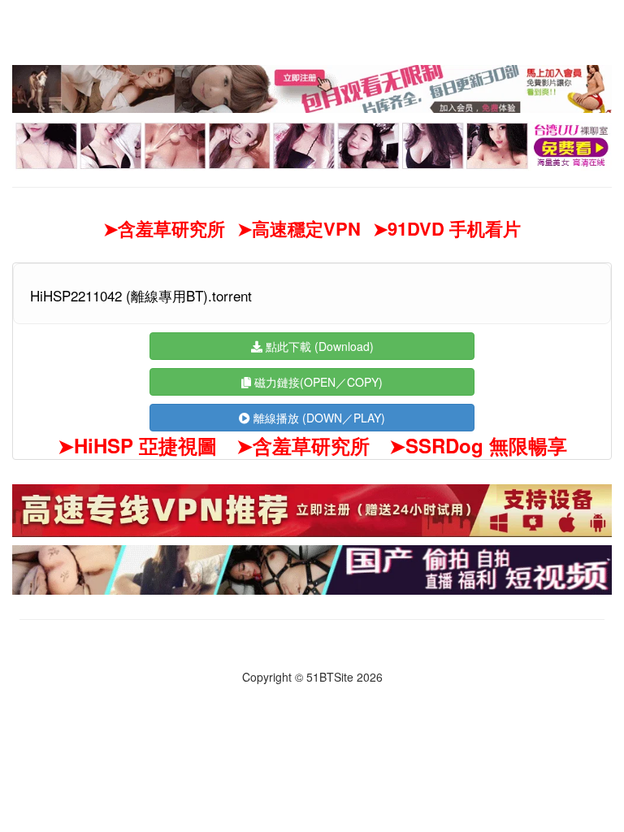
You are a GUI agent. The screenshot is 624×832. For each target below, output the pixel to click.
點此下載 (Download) (318, 346)
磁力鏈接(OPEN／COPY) (317, 382)
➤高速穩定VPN (299, 228)
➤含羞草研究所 (164, 228)
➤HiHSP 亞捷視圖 (137, 445)
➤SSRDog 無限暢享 (478, 445)
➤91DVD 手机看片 (447, 228)
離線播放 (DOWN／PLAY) (317, 418)
